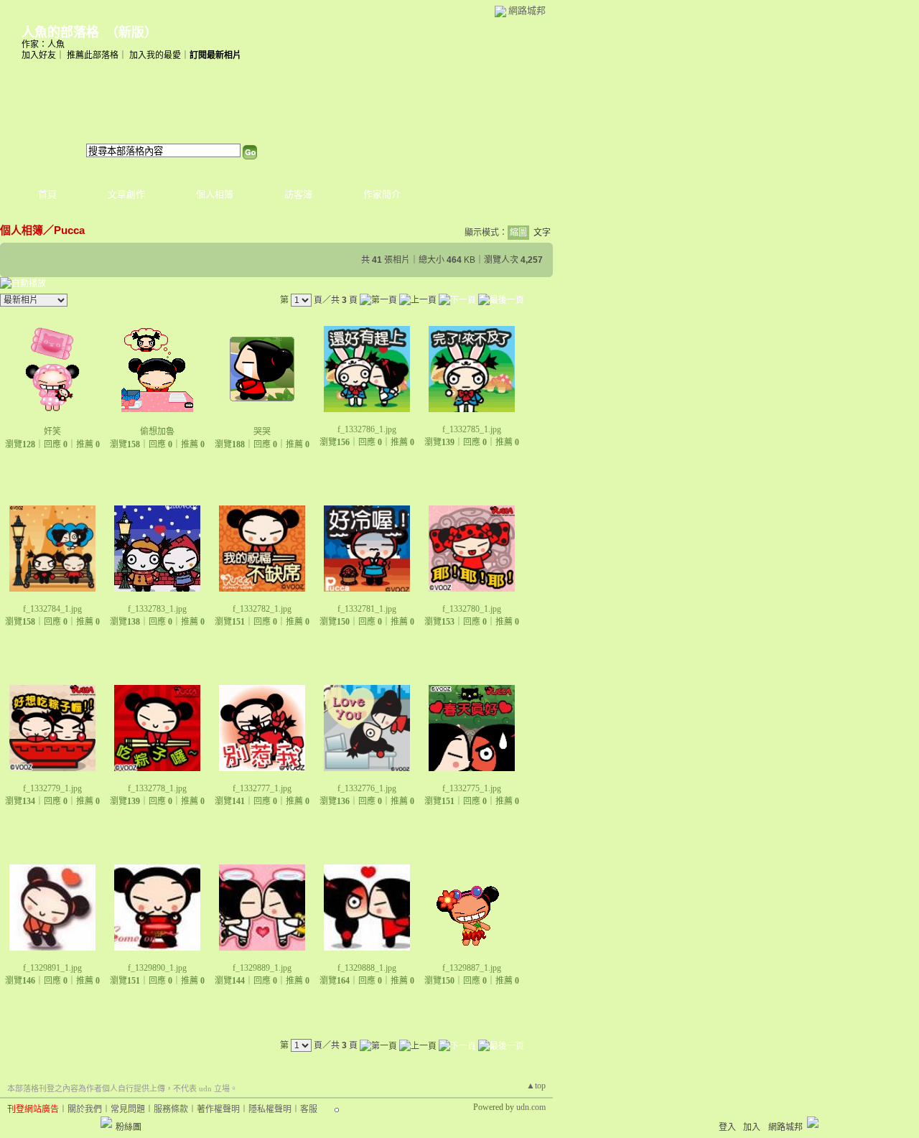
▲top (536, 1086)
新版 (131, 32)
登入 (727, 1127)
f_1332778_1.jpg (157, 788)
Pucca (69, 230)
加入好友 (39, 55)
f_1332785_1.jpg (471, 429)
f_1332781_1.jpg (366, 609)
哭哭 (262, 431)
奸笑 (52, 431)
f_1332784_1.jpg (52, 609)
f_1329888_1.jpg (366, 968)
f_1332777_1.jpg (262, 788)
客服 (308, 1109)
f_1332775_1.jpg (471, 788)
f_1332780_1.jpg (471, 609)
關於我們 (84, 1109)
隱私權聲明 (269, 1109)
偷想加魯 (157, 431)
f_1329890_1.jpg (157, 968)
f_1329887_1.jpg (471, 968)
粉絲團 (128, 1127)
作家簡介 (382, 194)
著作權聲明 (218, 1109)
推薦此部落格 (92, 55)
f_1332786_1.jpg (366, 429)
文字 (542, 233)
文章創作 (126, 194)
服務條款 (171, 1109)
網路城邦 (527, 10)
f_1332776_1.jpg (366, 788)
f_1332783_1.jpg (157, 609)
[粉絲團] (106, 1122)
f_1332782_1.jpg (262, 609)
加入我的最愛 (155, 55)
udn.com (531, 1107)
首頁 (47, 194)
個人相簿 (214, 194)
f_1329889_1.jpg (262, 968)
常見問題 (128, 1109)
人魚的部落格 (60, 32)
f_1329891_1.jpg (52, 968)
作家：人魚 (43, 44)
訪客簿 (298, 194)
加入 (751, 1127)
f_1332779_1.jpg (52, 788)
